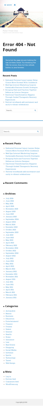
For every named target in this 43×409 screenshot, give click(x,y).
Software (9, 353)
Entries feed (11, 379)
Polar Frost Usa (10, 31)
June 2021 (10, 284)
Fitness (9, 326)
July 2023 (9, 235)
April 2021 (10, 289)
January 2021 (11, 297)
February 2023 (11, 245)
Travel (8, 360)
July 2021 (9, 282)
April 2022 (10, 266)
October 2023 (11, 230)
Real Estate (10, 345)
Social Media (11, 350)
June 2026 (10, 201)
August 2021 (10, 279)
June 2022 (10, 261)
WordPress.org (12, 384)
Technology (10, 358)
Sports (8, 355)
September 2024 (12, 219)
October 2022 (11, 250)
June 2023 (10, 237)
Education (10, 319)
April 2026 (10, 206)
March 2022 (10, 269)
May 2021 (9, 287)
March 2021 (10, 292)
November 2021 (12, 276)
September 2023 (12, 232)
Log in (8, 376)
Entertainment (12, 321)
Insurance (10, 339)
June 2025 (10, 214)
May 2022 (9, 264)
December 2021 (11, 274)
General (9, 332)
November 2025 (12, 209)
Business (9, 316)
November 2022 (12, 248)
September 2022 (12, 253)
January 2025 (11, 216)
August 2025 (11, 211)
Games (8, 329)
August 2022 (11, 256)
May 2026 (9, 203)
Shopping (10, 347)
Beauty (8, 313)
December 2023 (12, 227)
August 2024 (11, 222)
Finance (9, 324)
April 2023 (10, 243)
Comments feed (12, 381)
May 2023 (9, 240)
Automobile (10, 311)
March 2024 (10, 224)
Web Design (10, 363)
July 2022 (9, 258)
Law (7, 342)
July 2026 (9, 198)
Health (9, 334)
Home (8, 337)
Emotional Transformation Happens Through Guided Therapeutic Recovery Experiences (20, 97)
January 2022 (11, 271)
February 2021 (11, 295)
